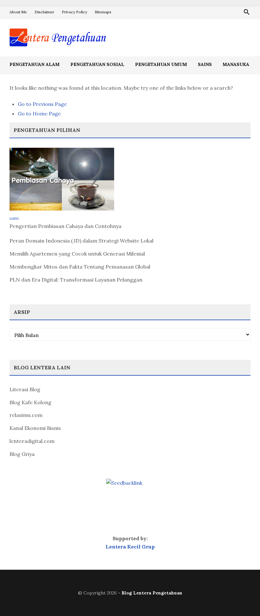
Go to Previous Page (42, 104)
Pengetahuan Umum (161, 64)
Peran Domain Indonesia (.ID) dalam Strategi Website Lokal (81, 240)
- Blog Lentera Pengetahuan (150, 593)
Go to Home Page (39, 113)
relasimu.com (26, 415)
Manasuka (236, 64)
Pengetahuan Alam (35, 64)
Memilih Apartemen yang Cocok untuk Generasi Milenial (77, 253)
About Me (18, 12)
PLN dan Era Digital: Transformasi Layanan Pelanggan (76, 279)
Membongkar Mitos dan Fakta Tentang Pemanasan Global (80, 266)
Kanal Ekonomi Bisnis (35, 428)
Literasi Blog (25, 389)
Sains (205, 64)
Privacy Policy (74, 12)
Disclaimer (44, 12)
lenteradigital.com (32, 441)
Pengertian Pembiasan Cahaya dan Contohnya (65, 226)
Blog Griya (22, 454)
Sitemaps (103, 12)
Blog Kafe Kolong (30, 402)
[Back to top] (242, 598)
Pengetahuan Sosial (97, 64)
